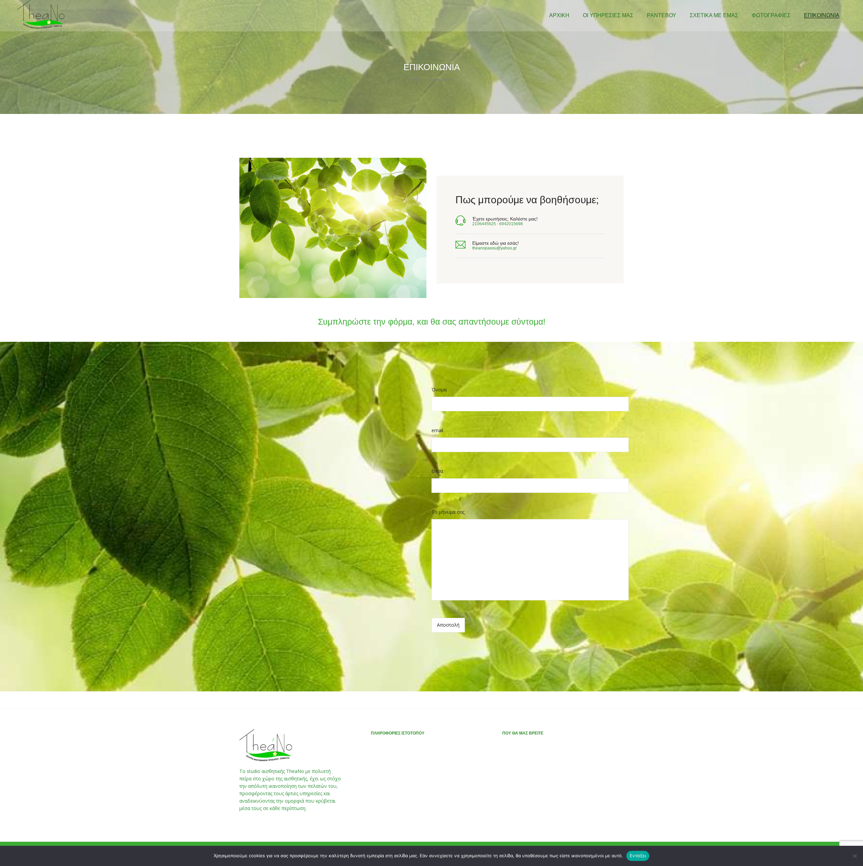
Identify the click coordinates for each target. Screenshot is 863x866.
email (437, 430)
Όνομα (439, 389)
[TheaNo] (40, 27)
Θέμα (437, 471)
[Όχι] (854, 856)
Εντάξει (638, 855)
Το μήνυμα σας (448, 512)
